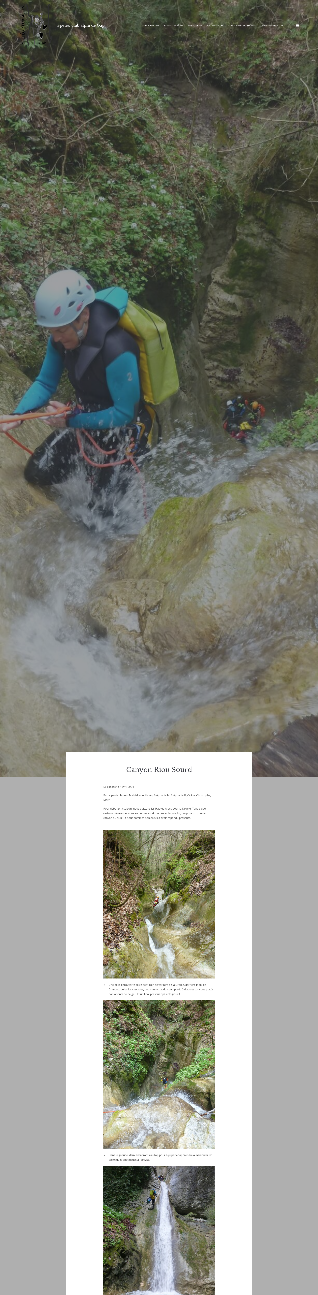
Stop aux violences (272, 25)
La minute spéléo (173, 25)
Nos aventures (151, 25)
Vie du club (213, 25)
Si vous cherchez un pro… (242, 25)
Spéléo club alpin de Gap (81, 25)
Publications (195, 25)
